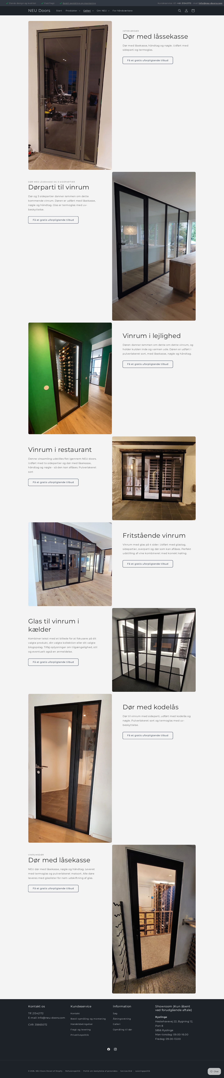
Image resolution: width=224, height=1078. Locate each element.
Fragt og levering (81, 1029)
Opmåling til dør (122, 1029)
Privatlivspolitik (80, 1035)
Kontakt (75, 1013)
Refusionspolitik (72, 1071)
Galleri (116, 1024)
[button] (72, 10)
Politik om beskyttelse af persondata (100, 1071)
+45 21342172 (184, 3)
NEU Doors (41, 1071)
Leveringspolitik (142, 1071)
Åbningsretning (122, 1018)
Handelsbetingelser (82, 1024)
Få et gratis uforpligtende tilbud (147, 60)
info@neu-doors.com (210, 3)
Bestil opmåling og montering (79, 3)
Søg (115, 1013)
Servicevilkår (126, 1071)
